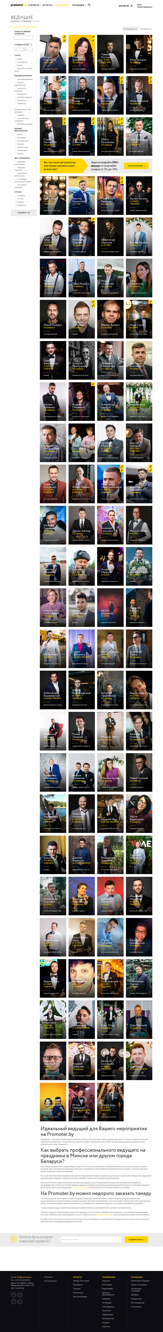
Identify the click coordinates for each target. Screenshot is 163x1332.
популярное (22, 62)
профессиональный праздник (23, 110)
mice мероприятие (24, 79)
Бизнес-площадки (138, 1285)
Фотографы (107, 1285)
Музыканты (78, 1285)
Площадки (136, 1277)
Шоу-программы (80, 1297)
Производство (108, 1319)
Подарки (105, 1323)
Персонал (106, 1327)
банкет (20, 134)
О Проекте (48, 1277)
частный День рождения (22, 119)
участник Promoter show (23, 69)
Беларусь (21, 196)
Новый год (21, 103)
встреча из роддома (20, 89)
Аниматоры (78, 1293)
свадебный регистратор (21, 174)
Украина (20, 202)
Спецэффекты (108, 1307)
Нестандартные (137, 1303)
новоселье (21, 100)
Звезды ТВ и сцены (81, 1281)
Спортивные (136, 1307)
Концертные (136, 1299)
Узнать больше (135, 166)
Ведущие (106, 1281)
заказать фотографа (80, 1187)
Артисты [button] (47, 5)
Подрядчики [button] (62, 5)
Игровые (134, 1295)
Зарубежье (21, 205)
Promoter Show (50, 1281)
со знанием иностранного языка (23, 180)
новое (19, 59)
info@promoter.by (24, 1277)
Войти (139, 4)
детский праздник (24, 97)
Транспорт (106, 1311)
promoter (19, 5)
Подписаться (135, 1240)
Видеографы (107, 1289)
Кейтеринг (106, 1299)
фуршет (20, 153)
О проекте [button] (33, 5)
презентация (22, 147)
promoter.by (15, 21)
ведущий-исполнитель (20, 163)
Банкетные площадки (140, 1281)
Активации (106, 1303)
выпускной (21, 94)
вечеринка (21, 138)
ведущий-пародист (20, 168)
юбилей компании (24, 124)
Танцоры (77, 1289)
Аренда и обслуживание (108, 1294)
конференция (23, 141)
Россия (20, 199)
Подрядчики (26, 21)
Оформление (107, 1315)
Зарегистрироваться (144, 7)
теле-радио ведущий (21, 186)
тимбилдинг (22, 150)
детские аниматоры (104, 1215)
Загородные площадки (136, 1290)
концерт (20, 144)
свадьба (20, 115)
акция (19, 65)
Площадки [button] (78, 5)
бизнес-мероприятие (20, 83)
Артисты (77, 1277)
